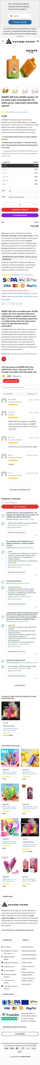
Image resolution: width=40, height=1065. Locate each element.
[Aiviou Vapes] (20, 41)
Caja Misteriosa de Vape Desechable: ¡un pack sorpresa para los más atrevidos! (10, 729)
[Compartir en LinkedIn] (20, 303)
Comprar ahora (20, 215)
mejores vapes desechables (15, 296)
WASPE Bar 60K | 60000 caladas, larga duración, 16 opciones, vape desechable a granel (30, 808)
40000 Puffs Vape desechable (21, 293)
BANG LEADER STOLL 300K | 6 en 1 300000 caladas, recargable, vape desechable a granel (30, 880)
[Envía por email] (13, 303)
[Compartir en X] (10, 303)
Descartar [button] (20, 36)
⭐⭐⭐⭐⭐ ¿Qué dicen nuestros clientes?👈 (17, 275)
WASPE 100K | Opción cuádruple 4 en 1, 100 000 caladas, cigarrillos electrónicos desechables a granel (9, 808)
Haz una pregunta (20, 507)
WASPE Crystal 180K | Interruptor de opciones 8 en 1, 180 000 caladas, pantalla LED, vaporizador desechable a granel (10, 773)
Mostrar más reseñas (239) (20, 490)
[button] (2, 41)
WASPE (10, 293)
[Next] (35, 67)
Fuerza (3, 190)
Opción (3, 196)
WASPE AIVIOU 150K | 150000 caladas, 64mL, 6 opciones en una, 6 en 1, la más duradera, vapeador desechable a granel (10, 842)
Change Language (20, 22)
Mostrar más (20, 685)
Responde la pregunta (16, 532)
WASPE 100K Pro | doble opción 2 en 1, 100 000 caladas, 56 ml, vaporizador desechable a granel (30, 773)
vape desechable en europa (30, 296)
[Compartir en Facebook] (6, 303)
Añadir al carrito (20, 210)
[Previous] (4, 67)
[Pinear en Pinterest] (17, 303)
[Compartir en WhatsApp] (3, 303)
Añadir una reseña (11, 381)
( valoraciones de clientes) (18, 112)
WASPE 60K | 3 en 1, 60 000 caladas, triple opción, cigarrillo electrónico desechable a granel (10, 880)
